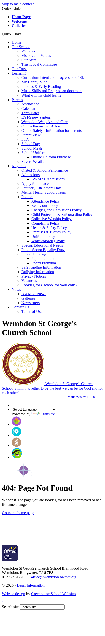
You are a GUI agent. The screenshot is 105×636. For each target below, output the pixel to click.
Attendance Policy (45, 201)
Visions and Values (36, 55)
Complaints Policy (45, 223)
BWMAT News (33, 294)
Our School (21, 47)
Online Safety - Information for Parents (51, 130)
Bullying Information (37, 272)
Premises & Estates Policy (51, 232)
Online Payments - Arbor (40, 126)
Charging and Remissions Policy (56, 210)
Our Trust (19, 69)
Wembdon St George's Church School (52, 390)
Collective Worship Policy (51, 219)
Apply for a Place (35, 183)
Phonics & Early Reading (41, 86)
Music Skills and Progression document (51, 91)
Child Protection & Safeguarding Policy (62, 214)
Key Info (19, 166)
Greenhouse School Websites (53, 594)
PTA (25, 139)
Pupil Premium (42, 258)
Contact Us (20, 307)
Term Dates (30, 113)
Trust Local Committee (39, 64)
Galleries (19, 26)
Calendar (28, 108)
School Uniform (33, 153)
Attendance (30, 104)
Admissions (30, 175)
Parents (17, 100)
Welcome (19, 21)
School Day (30, 144)
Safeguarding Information (41, 267)
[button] (23, 33)
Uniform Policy (43, 236)
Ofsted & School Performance (44, 170)
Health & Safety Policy (49, 228)
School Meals (31, 148)
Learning (19, 73)
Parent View (31, 135)
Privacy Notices (33, 276)
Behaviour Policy (44, 206)
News (16, 289)
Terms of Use (31, 311)
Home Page (21, 17)
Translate (48, 414)
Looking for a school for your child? (49, 285)
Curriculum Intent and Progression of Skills (54, 78)
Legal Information (31, 585)
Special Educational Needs (42, 245)
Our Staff (28, 60)
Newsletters (30, 303)
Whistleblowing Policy (48, 241)
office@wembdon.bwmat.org (53, 577)
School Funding (33, 254)
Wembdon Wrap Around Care (44, 122)
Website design (13, 594)
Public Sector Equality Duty (43, 250)
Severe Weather (33, 161)
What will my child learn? (41, 95)
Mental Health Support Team (43, 192)
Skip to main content (18, 4)
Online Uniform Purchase (51, 157)
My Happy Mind (34, 82)
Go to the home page (18, 513)
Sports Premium (43, 263)
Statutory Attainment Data (41, 188)
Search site (10, 607)
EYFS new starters (36, 117)
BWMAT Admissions (48, 179)
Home (16, 42)
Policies (27, 197)
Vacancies (29, 281)
